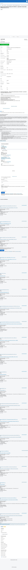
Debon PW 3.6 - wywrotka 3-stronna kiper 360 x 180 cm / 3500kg (9, 340)
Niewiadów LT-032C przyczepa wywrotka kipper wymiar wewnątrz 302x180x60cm (11, 515)
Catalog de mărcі (3, 548)
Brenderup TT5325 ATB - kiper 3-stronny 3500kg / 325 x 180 (8, 239)
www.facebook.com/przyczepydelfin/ (5, 157)
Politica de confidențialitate (4, 544)
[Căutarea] (27, 3)
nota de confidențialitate (10, 193)
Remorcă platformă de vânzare (4, 524)
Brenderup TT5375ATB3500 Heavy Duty (5, 223)
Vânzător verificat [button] (4, 146)
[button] (27, 1)
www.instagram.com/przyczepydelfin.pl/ (6, 158)
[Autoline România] (5, 1)
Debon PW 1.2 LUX (2, 275)
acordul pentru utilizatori (19, 193)
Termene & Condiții (3, 543)
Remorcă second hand (3, 523)
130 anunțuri (5, 147)
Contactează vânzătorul (4, 532)
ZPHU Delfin (2, 145)
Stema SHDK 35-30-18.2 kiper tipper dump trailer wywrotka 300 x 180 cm (10, 405)
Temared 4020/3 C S (3, 390)
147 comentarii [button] (4, 149)
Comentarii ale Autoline (3, 547)
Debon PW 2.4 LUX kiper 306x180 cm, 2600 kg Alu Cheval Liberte (9, 468)
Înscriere (2, 250)
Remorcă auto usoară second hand (18, 523)
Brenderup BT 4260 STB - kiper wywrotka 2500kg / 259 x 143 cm (9, 356)
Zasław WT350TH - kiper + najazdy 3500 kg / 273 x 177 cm (8, 259)
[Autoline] (2, 5)
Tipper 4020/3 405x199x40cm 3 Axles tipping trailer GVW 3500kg (9, 499)
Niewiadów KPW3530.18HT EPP (4, 292)
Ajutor (1, 531)
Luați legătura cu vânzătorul (4, 44)
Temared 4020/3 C (2, 484)
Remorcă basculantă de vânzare (21, 524)
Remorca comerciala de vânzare (10, 523)
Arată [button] (6, 161)
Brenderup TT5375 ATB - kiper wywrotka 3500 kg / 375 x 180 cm (9, 207)
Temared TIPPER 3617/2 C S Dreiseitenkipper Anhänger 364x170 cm (9, 421)
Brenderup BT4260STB (3, 374)
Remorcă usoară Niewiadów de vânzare (12, 524)
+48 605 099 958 (9, 161)
